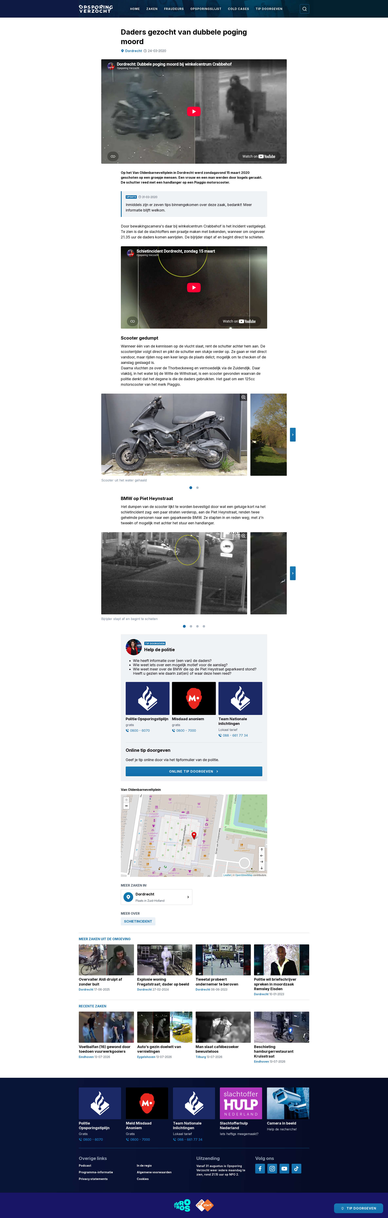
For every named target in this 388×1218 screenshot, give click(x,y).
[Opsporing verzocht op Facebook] (260, 1168)
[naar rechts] (262, 862)
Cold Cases (238, 9)
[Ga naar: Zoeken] (304, 9)
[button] (293, 435)
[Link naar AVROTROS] (182, 1205)
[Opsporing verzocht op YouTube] (284, 1168)
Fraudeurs (174, 9)
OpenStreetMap (244, 875)
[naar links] (262, 856)
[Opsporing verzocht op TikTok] (296, 1168)
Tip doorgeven (269, 9)
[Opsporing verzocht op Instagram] (272, 1168)
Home (135, 9)
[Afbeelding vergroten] (243, 397)
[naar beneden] (262, 868)
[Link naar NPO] (204, 1205)
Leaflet (227, 875)
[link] (156, 897)
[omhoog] (262, 850)
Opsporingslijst (205, 9)
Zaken (152, 9)
